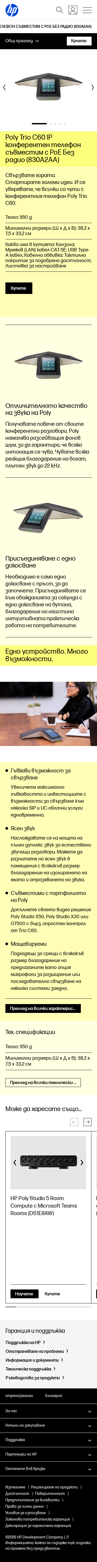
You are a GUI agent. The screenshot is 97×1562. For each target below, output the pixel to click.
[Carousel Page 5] (64, 123)
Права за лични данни (24, 1506)
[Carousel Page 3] (55, 123)
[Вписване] (72, 10)
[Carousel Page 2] (51, 123)
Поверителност (50, 1493)
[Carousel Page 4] (60, 123)
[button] (87, 1122)
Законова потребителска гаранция (37, 1519)
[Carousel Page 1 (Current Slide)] (39, 123)
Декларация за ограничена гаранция (38, 1525)
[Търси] (59, 10)
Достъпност (17, 1493)
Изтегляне (15, 1487)
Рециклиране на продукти (54, 1487)
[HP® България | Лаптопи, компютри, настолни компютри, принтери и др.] (11, 10)
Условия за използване (25, 1513)
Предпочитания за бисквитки (32, 1500)
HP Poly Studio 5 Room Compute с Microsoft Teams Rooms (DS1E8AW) (44, 1206)
